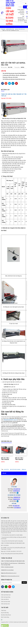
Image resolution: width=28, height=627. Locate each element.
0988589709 (16, 497)
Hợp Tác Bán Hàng (5, 612)
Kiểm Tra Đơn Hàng (5, 617)
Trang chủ (3, 29)
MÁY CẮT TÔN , (6, 469)
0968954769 (16, 499)
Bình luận (6, 89)
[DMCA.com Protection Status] (5, 625)
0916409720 (16, 489)
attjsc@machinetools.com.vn (10, 419)
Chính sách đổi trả (5, 599)
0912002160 (16, 505)
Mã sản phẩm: (4, 67)
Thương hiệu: (17, 67)
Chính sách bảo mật (5, 603)
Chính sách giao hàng (5, 597)
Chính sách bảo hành (5, 601)
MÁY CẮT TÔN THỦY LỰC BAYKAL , (15, 469)
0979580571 (17, 507)
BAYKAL (22, 67)
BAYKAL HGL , (24, 469)
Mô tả (2, 89)
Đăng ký (24, 582)
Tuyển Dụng (3, 610)
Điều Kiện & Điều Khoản (6, 615)
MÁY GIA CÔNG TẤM (10, 29)
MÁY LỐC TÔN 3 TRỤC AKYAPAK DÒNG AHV (19, 459)
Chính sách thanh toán (6, 594)
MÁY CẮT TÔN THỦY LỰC (19, 29)
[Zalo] (17, 493)
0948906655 (16, 491)
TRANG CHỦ (4, 94)
